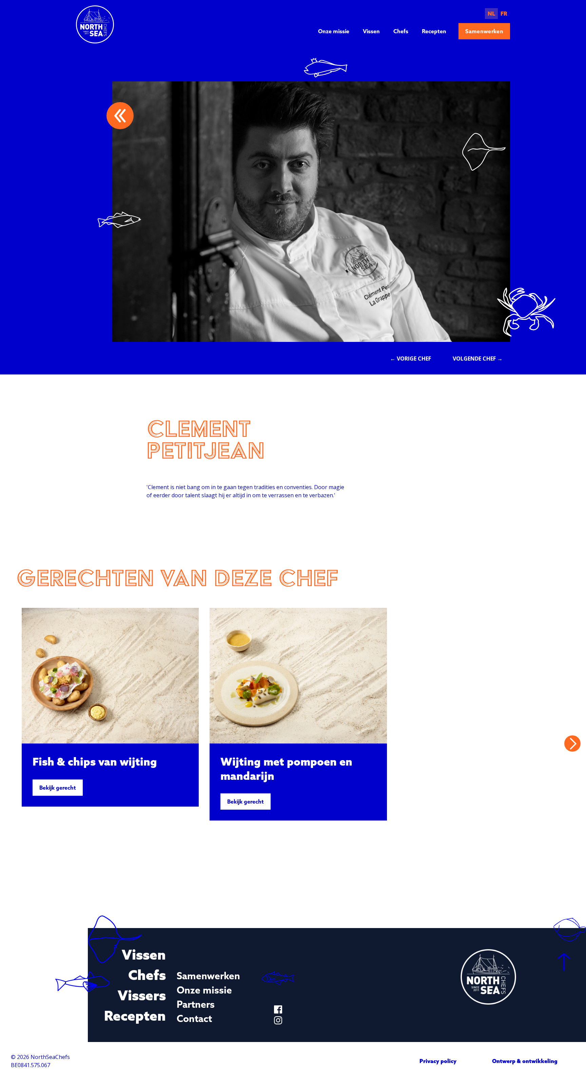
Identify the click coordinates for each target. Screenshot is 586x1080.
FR (504, 13)
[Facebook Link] (278, 1009)
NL (491, 13)
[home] (95, 24)
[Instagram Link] (278, 1020)
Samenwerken (484, 31)
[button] (572, 743)
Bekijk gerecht (57, 787)
